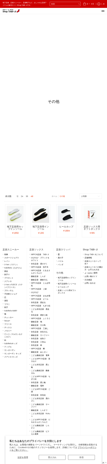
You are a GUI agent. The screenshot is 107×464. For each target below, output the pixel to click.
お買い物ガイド (91, 276)
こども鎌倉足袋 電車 (40, 355)
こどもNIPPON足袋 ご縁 (40, 390)
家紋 (6, 271)
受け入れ (52, 457)
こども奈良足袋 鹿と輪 (40, 366)
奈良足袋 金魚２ (38, 338)
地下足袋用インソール (40, 228)
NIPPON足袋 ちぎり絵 (40, 306)
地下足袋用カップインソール (15, 228)
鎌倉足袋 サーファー (40, 335)
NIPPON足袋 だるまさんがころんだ (40, 271)
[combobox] (64, 4)
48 (32, 196)
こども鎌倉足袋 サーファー (40, 405)
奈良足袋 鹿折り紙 (39, 315)
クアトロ (8, 281)
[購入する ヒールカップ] (66, 214)
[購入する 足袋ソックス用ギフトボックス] (91, 214)
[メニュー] (102, 11)
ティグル (8, 347)
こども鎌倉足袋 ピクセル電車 (40, 432)
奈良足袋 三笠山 (38, 342)
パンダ (60, 264)
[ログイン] (98, 4)
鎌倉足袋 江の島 (38, 325)
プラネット (8, 278)
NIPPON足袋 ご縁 (39, 289)
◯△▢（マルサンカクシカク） (13, 335)
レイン (7, 261)
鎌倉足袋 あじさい (39, 352)
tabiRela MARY (10, 311)
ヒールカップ (66, 226)
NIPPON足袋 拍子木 (39, 267)
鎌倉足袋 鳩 (36, 322)
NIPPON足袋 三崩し (39, 328)
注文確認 (88, 280)
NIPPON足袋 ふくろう (40, 318)
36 (27, 196)
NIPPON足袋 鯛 (38, 348)
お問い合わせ (90, 283)
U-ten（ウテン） (11, 264)
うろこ (7, 304)
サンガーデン (9, 350)
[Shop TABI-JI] (11, 11)
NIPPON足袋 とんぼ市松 (40, 284)
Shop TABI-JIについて (94, 254)
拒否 (81, 457)
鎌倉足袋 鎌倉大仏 (39, 280)
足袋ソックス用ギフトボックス (92, 228)
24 (22, 196)
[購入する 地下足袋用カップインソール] (15, 214)
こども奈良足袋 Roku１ (40, 414)
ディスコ (8, 327)
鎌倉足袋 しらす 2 (39, 410)
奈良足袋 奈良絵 (38, 395)
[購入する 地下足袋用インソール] (40, 214)
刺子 (6, 307)
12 (17, 196)
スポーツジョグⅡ (11, 258)
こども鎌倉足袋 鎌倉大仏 (40, 371)
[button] (103, 462)
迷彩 (6, 300)
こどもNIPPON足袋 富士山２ (40, 360)
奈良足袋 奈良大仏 (39, 332)
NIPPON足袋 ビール (39, 299)
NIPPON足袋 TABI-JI (40, 254)
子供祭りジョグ (10, 294)
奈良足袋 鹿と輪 (38, 382)
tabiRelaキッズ (10, 343)
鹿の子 (60, 258)
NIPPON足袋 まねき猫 (40, 296)
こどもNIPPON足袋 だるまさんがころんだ (40, 420)
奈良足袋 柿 (36, 345)
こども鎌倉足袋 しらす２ (40, 426)
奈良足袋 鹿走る (38, 302)
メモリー (8, 331)
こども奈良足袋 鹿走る (40, 310)
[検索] (79, 4)
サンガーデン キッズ (12, 353)
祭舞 (6, 254)
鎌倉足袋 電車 (37, 386)
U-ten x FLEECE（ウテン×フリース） (13, 286)
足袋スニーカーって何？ (93, 262)
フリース (8, 324)
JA (104, 4)
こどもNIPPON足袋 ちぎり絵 (40, 377)
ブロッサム (8, 290)
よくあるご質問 (91, 273)
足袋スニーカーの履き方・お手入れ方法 (94, 268)
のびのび (34, 292)
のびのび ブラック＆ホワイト (40, 259)
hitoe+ (7, 321)
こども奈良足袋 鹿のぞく (40, 399)
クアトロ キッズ (11, 357)
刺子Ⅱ (7, 274)
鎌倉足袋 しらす (38, 276)
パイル (60, 261)
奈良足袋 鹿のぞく (39, 264)
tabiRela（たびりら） (13, 268)
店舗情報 (88, 258)
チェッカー (8, 317)
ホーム (54, 196)
